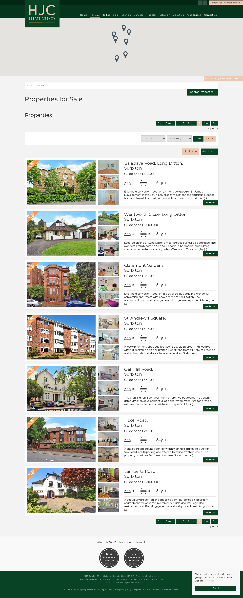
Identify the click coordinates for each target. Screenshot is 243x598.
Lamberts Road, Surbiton (140, 474)
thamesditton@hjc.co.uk (152, 579)
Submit (210, 138)
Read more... (211, 203)
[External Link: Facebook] (200, 3)
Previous (169, 123)
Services (138, 15)
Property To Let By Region (96, 590)
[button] (115, 39)
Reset (198, 138)
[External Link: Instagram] (205, 3)
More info (209, 581)
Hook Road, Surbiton (136, 423)
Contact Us (210, 15)
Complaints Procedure (141, 590)
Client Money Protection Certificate (166, 590)
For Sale (95, 15)
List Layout (191, 151)
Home (83, 15)
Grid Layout (209, 151)
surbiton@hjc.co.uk (150, 576)
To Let (106, 15)
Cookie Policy (113, 590)
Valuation (165, 15)
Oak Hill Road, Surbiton (138, 372)
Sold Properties (122, 15)
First (160, 123)
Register (151, 15)
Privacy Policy (125, 590)
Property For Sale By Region (74, 590)
